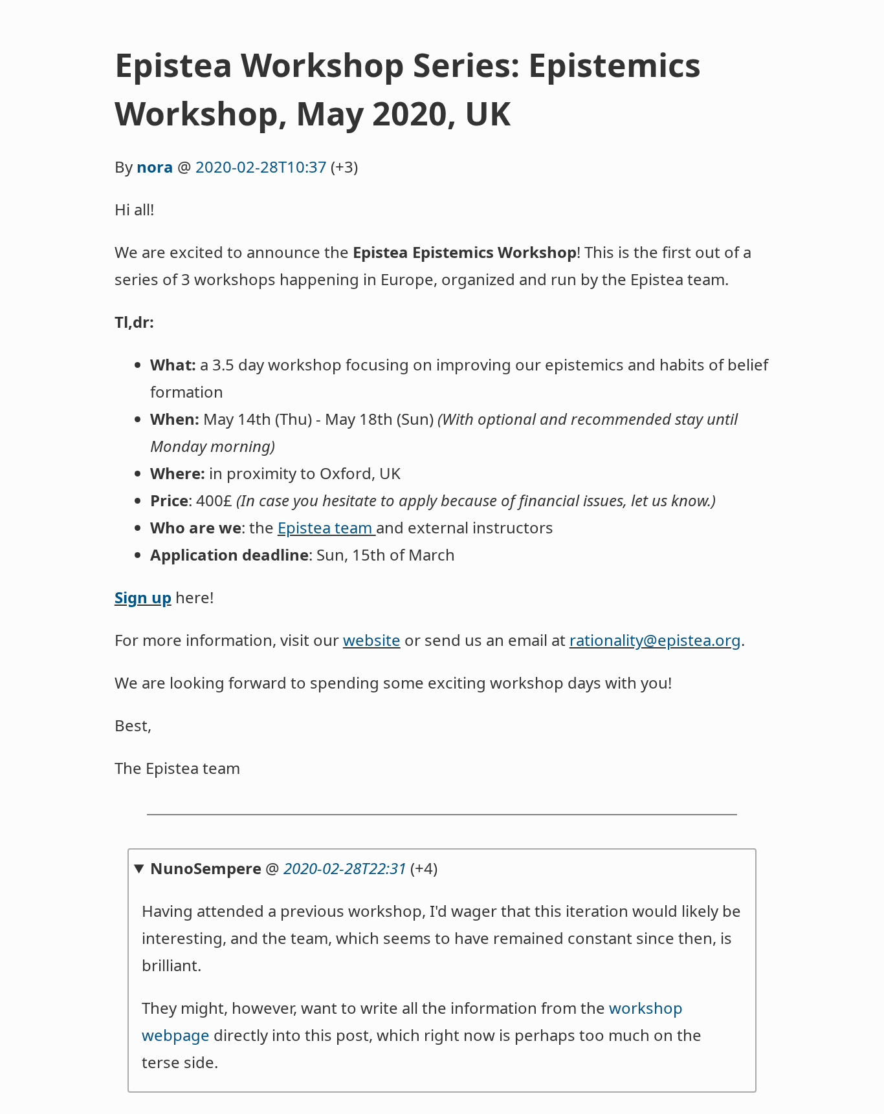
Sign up (143, 597)
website (372, 639)
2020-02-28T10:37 (261, 166)
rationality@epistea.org (655, 639)
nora (155, 166)
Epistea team (327, 527)
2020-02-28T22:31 (344, 868)
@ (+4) (293, 868)
